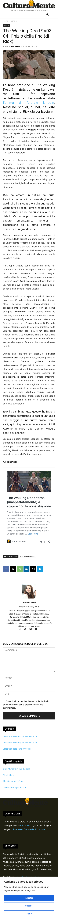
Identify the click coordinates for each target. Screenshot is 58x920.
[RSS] (26, 629)
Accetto (29, 898)
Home (5, 21)
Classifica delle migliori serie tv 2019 (20, 742)
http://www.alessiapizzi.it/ (29, 607)
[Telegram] (40, 569)
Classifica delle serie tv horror (17, 748)
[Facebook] (6, 569)
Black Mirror (9, 775)
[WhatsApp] (20, 569)
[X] (13, 569)
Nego (29, 913)
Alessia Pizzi (15, 46)
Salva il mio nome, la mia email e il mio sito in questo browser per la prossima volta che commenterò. (26, 704)
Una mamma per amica (14, 787)
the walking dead (27, 556)
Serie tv (14, 21)
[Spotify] (32, 629)
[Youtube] (37, 629)
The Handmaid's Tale (13, 781)
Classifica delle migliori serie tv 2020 (20, 736)
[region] (29, 898)
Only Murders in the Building (16, 768)
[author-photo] (29, 598)
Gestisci (29, 905)
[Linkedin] (26, 569)
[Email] (33, 569)
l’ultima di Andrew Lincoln (28, 103)
